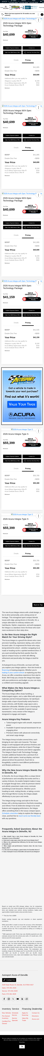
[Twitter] (13, 999)
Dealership (37, 1009)
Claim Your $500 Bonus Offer (12, 52)
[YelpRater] (22, 999)
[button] (38, 20)
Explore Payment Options (12, 48)
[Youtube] (17, 999)
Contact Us (32, 48)
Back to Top (38, 605)
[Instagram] (9, 999)
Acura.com (35, 1019)
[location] (40, 1)
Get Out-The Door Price (33, 52)
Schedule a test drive (10, 813)
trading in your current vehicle (13, 673)
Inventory (6, 1009)
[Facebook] (4, 999)
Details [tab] (16, 60)
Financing (26, 1009)
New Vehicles (6, 1013)
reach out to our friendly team (29, 816)
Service (15, 1009)
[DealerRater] (26, 999)
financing (5, 670)
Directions (35, 1016)
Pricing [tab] (28, 60)
